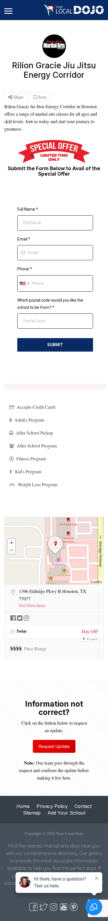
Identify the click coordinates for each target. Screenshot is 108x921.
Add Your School (66, 813)
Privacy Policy (52, 806)
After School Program (37, 446)
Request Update (54, 746)
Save (41, 97)
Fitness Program (31, 458)
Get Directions (32, 605)
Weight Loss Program (37, 484)
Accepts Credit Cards (36, 407)
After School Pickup (34, 433)
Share (18, 97)
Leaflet (96, 581)
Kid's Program (28, 471)
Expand (91, 639)
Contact (83, 806)
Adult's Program (29, 420)
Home (23, 806)
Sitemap (32, 813)
